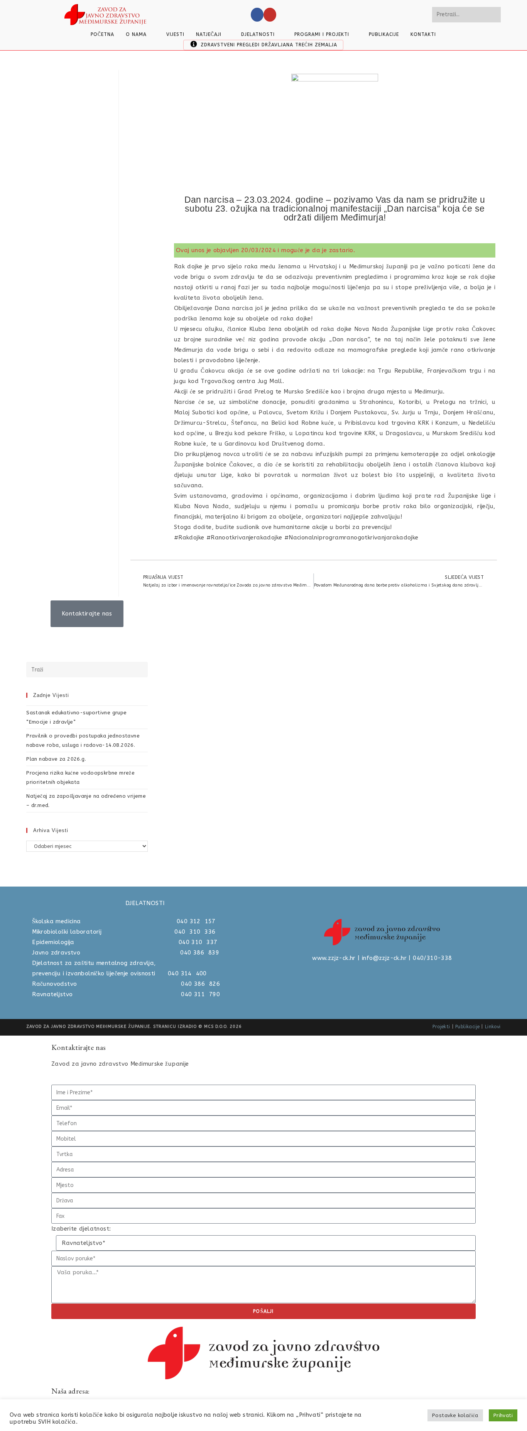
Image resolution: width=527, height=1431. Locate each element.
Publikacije (467, 1026)
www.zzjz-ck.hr (334, 958)
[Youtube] (270, 15)
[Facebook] (257, 15)
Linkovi (493, 1026)
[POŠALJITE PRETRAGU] (493, 14)
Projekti (441, 1026)
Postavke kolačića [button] (455, 1415)
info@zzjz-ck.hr (384, 958)
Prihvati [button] (503, 1415)
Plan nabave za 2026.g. (56, 759)
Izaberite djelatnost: (81, 1228)
